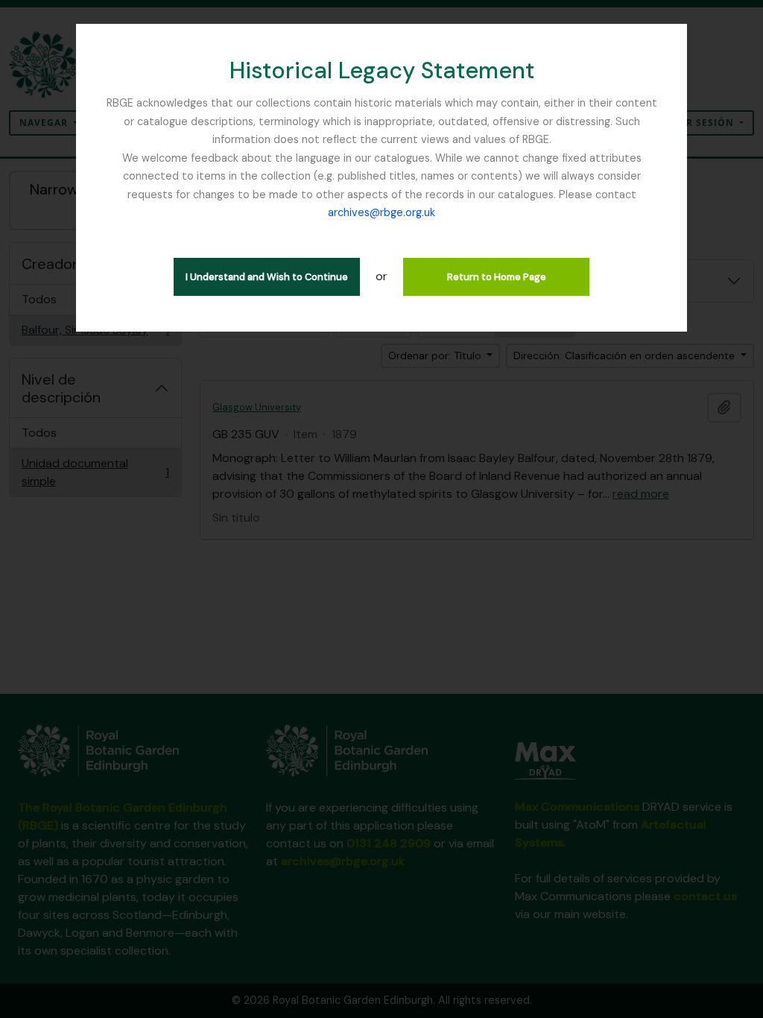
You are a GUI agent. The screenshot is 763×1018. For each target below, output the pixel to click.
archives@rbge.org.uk (381, 212)
